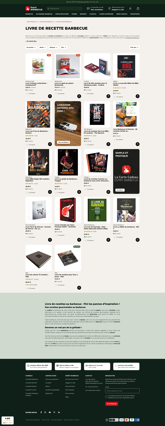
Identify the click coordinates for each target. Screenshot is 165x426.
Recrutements (70, 386)
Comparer (32, 93)
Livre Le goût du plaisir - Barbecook (64, 84)
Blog (67, 397)
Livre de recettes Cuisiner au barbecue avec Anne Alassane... (96, 180)
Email (107, 387)
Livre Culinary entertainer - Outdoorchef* (36, 84)
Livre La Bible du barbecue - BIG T (126, 228)
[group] (31, 47)
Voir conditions (63, 142)
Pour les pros (69, 393)
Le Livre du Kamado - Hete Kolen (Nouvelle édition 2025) (96, 228)
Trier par (133, 47)
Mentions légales (56, 420)
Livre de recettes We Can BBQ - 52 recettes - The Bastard (96, 132)
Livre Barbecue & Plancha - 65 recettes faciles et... (125, 130)
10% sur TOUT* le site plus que (76, 2)
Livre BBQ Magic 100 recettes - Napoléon (37, 180)
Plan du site (45, 420)
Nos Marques (69, 390)
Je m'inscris (111, 404)
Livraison (48, 383)
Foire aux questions (51, 379)
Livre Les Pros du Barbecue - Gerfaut (37, 132)
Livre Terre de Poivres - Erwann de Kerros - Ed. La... (38, 228)
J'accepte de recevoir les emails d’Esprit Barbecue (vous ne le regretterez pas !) (121, 397)
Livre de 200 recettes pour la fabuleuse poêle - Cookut (95, 84)
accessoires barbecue (132, 37)
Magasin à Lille (70, 383)
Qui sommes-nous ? (72, 379)
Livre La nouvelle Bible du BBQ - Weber (126, 84)
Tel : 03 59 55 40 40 (91, 387)
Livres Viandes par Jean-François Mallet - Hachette (65, 226)
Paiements (49, 393)
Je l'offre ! (120, 190)
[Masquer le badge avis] (12, 418)
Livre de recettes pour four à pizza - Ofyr (66, 275)
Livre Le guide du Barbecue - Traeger (66, 180)
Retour (47, 386)
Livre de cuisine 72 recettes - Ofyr (37, 275)
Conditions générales (52, 390)
